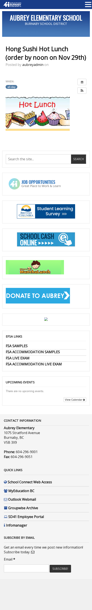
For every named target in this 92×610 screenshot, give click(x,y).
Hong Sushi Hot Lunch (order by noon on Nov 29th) (46, 53)
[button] (82, 91)
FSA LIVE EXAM (18, 358)
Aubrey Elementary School (46, 17)
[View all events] (81, 82)
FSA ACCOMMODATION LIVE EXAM (34, 364)
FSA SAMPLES (17, 346)
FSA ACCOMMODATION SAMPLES (33, 352)
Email (9, 559)
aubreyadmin (32, 64)
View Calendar (74, 399)
